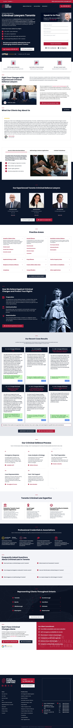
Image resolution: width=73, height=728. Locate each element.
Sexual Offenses (31, 238)
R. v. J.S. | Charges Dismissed (13, 386)
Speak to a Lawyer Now (45, 219)
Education (4, 706)
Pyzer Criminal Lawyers (49, 703)
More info (13, 215)
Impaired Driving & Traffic (9, 259)
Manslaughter (53, 249)
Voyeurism (29, 253)
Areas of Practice (27, 6)
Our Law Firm (37, 6)
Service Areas (5, 698)
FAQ (3, 700)
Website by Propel (48, 726)
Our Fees (4, 696)
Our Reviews (67, 109)
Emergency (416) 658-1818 (11, 49)
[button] (13, 238)
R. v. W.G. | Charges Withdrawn (36, 386)
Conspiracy (6, 270)
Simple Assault (6, 247)
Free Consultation (28, 49)
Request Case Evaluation (56, 43)
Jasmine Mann (36, 209)
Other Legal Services (55, 270)
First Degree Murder (54, 244)
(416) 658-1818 (66, 6)
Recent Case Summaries (7, 702)
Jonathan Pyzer (13, 209)
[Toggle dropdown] (12, 1)
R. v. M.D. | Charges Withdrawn (60, 349)
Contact (3, 713)
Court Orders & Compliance (57, 264)
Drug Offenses (30, 259)
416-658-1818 (53, 19)
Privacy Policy (5, 711)
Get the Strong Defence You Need (14, 326)
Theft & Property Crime (56, 259)
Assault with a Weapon (8, 249)
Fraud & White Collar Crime (33, 264)
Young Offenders (31, 270)
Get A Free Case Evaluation (46, 431)
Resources (44, 6)
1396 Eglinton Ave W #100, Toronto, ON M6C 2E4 (49, 707)
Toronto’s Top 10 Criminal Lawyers (59, 86)
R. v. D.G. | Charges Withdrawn (60, 386)
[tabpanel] (36, 165)
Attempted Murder (54, 247)
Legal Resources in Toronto (7, 704)
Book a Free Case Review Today (51, 103)
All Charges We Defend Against (36, 276)
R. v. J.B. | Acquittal (36, 349)
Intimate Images (30, 250)
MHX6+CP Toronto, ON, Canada (49, 712)
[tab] (16, 151)
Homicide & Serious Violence (57, 238)
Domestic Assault (7, 252)
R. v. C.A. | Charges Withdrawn (13, 349)
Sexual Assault (30, 245)
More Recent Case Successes (27, 431)
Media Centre (4, 708)
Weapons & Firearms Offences (11, 264)
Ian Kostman (60, 209)
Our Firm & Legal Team (27, 219)
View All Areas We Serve (36, 617)
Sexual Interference (31, 248)
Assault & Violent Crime (9, 238)
